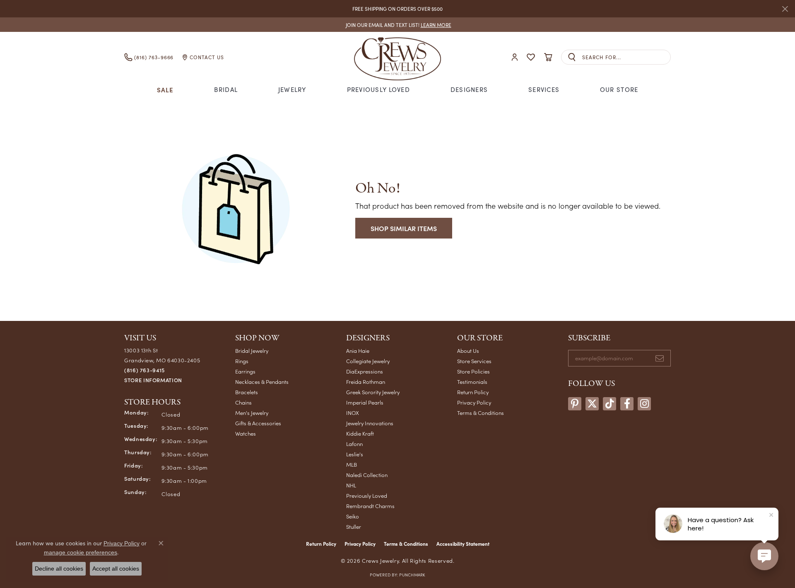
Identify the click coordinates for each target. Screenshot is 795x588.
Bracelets (246, 392)
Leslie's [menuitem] (354, 454)
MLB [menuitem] (351, 464)
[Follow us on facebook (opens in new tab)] (627, 403)
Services (543, 89)
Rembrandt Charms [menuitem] (370, 506)
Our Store (619, 89)
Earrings (245, 371)
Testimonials (472, 382)
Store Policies (473, 371)
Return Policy (473, 392)
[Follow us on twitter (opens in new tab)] (592, 403)
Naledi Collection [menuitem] (367, 475)
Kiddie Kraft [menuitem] (360, 433)
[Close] (785, 9)
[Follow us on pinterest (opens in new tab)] (574, 403)
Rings (241, 361)
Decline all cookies (59, 568)
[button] (514, 57)
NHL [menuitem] (351, 485)
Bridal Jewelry (251, 350)
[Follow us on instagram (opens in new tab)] (644, 403)
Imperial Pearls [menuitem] (364, 402)
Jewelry (292, 89)
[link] (397, 24)
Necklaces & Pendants (262, 382)
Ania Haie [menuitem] (357, 350)
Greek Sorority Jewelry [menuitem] (373, 392)
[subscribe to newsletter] (659, 358)
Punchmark (412, 575)
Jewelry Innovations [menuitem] (369, 423)
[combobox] (626, 57)
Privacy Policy (474, 402)
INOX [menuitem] (352, 413)
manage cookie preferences (80, 552)
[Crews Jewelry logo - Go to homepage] (397, 57)
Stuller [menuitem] (353, 526)
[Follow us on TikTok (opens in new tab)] (609, 403)
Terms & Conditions (480, 413)
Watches (245, 433)
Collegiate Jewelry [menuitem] (368, 361)
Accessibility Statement (462, 543)
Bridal (226, 89)
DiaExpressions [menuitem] (364, 371)
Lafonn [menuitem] (354, 444)
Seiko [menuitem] (352, 516)
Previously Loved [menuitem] (366, 495)
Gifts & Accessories (258, 423)
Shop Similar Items (404, 228)
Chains (243, 402)
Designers (469, 89)
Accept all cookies (115, 568)
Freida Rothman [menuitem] (365, 382)
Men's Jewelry (251, 413)
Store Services (474, 361)
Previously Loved (378, 89)
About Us (468, 350)
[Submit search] (572, 57)
